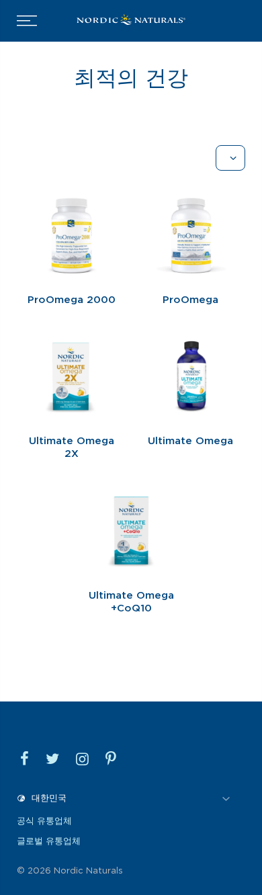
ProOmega (190, 300)
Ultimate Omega (190, 441)
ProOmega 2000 (72, 300)
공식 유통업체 (44, 821)
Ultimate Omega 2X (71, 447)
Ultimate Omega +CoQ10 (131, 602)
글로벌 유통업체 (49, 841)
